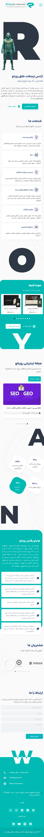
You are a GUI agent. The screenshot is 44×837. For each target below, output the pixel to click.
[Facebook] (30, 824)
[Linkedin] (22, 810)
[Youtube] (19, 824)
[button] (14, 318)
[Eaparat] (33, 810)
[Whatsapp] (10, 810)
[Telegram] (27, 810)
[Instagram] (16, 810)
